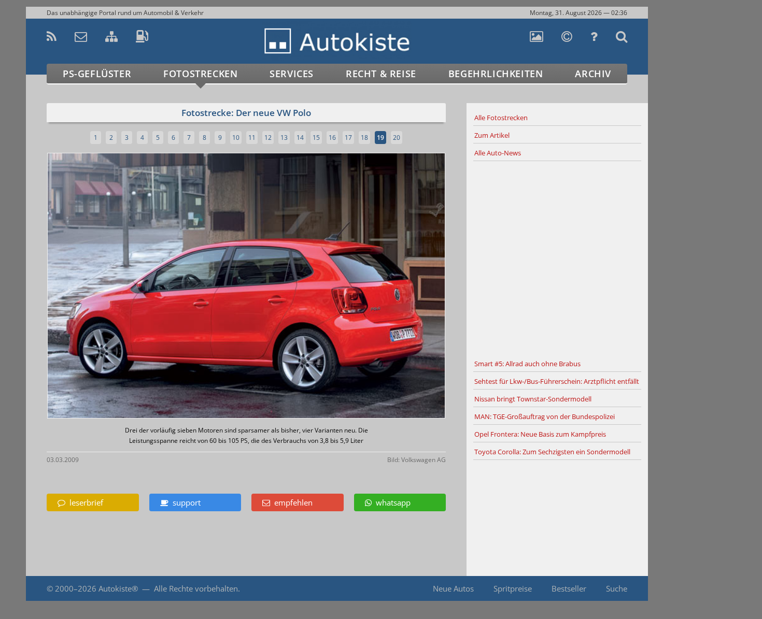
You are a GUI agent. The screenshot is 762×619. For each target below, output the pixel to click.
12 (268, 137)
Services (292, 73)
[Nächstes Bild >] (312, 287)
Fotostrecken (200, 73)
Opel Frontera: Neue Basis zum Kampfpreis (540, 434)
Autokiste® (118, 588)
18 (364, 137)
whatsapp (391, 502)
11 (252, 137)
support (184, 502)
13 (284, 137)
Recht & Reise (381, 73)
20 (396, 137)
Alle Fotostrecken (501, 117)
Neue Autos (453, 588)
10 (235, 137)
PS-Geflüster (97, 73)
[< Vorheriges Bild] (95, 287)
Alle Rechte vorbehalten (196, 588)
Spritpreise (512, 588)
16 (332, 137)
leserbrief (84, 502)
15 (316, 137)
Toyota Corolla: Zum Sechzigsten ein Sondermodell (552, 451)
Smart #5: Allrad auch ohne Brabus (527, 363)
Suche (616, 588)
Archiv (593, 73)
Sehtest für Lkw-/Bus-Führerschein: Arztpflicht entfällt (556, 381)
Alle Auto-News (497, 152)
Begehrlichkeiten (495, 73)
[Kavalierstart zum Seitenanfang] (670, 588)
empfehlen (291, 502)
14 (300, 137)
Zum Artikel (492, 135)
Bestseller (569, 588)
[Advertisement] (557, 258)
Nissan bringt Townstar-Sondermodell (532, 399)
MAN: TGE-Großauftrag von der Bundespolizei (544, 416)
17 (348, 137)
